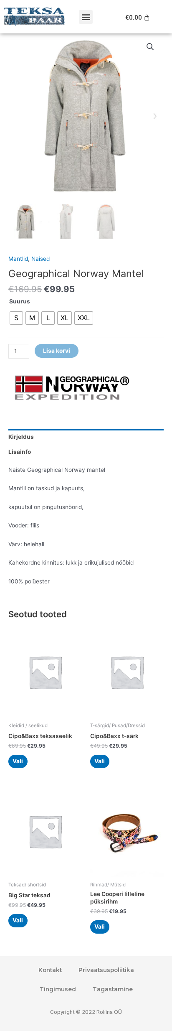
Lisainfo (19, 451)
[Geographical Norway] (71, 388)
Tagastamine (113, 989)
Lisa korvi (56, 350)
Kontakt (50, 970)
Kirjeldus (21, 436)
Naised (40, 258)
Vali (18, 761)
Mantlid (18, 258)
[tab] (86, 436)
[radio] (16, 318)
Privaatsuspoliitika (106, 970)
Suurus (19, 301)
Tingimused (58, 989)
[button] (86, 17)
